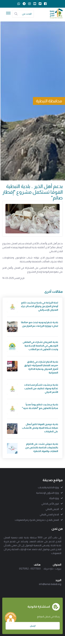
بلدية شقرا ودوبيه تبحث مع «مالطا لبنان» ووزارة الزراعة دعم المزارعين (39, 324)
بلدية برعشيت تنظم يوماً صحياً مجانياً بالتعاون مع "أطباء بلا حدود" (40, 406)
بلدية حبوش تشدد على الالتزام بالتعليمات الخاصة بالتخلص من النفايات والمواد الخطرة (41, 447)
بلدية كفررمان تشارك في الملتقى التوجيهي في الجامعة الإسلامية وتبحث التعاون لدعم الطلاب (40, 346)
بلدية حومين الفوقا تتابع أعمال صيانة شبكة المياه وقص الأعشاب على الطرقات (40, 428)
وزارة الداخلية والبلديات (48, 487)
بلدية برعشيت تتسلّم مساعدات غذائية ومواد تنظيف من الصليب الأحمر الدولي (41, 388)
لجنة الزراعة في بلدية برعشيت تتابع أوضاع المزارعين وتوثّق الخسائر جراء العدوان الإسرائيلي (39, 306)
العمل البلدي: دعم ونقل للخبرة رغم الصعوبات (37, 520)
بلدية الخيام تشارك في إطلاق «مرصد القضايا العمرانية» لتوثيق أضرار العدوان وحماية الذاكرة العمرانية (41, 367)
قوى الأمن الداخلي (50, 503)
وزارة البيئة (54, 498)
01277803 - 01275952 (30, 568)
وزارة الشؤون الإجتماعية (47, 493)
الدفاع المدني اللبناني (49, 514)
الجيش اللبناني (52, 509)
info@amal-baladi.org (50, 584)
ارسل (33, 626)
